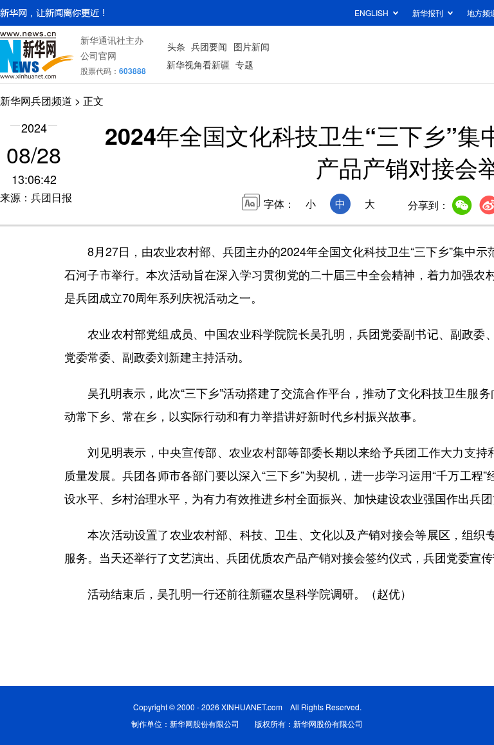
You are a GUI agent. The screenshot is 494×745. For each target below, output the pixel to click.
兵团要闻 (209, 46)
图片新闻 (251, 46)
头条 (176, 46)
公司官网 (98, 55)
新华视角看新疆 (198, 64)
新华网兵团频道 (36, 100)
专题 (244, 64)
